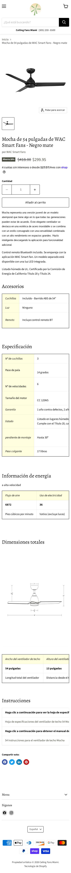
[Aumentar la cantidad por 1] (35, 189)
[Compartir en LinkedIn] (19, 762)
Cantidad (7, 181)
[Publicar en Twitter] (12, 762)
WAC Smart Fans (16, 152)
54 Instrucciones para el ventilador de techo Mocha (35, 740)
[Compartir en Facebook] (5, 762)
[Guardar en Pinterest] (26, 762)
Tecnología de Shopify (35, 866)
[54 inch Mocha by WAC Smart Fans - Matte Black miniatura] (8, 124)
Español (34, 829)
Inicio (5, 39)
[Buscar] (64, 22)
